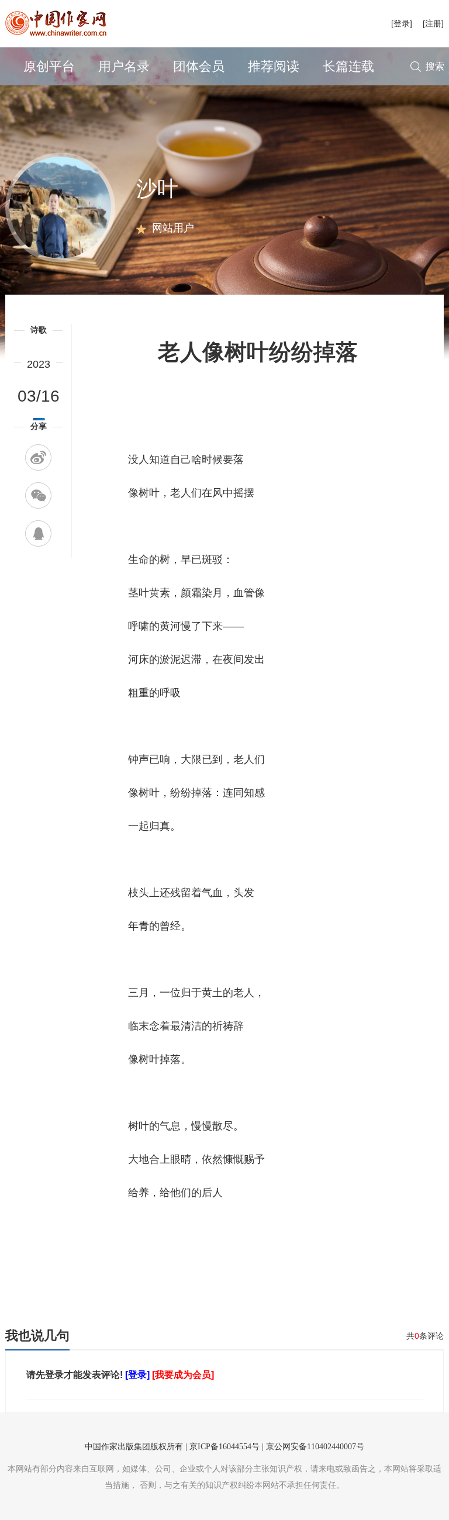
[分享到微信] (38, 495)
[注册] (433, 23)
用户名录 (124, 66)
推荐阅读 (273, 66)
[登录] (401, 23)
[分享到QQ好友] (38, 533)
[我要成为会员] (183, 1375)
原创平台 (49, 66)
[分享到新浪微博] (38, 457)
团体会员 (198, 66)
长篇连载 (348, 66)
